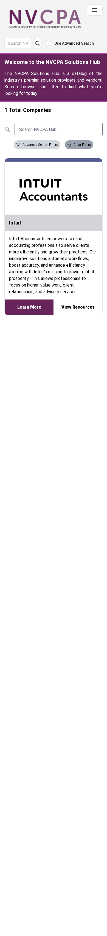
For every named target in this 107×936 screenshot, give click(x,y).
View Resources (78, 307)
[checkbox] (48, 43)
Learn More (29, 307)
